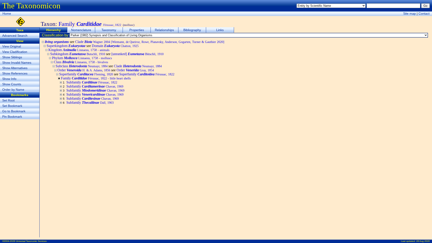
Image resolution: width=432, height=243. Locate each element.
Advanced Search (14, 35)
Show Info (9, 79)
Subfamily (91, 82)
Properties (136, 30)
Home (6, 13)
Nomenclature (81, 30)
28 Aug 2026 (423, 241)
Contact (424, 13)
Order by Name (13, 89)
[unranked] (137, 54)
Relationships (164, 30)
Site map (409, 13)
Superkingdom (66, 46)
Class (81, 62)
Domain (115, 46)
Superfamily (86, 74)
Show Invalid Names (16, 62)
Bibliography (192, 30)
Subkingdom (77, 54)
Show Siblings (12, 57)
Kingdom (78, 50)
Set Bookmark (12, 106)
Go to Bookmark (13, 111)
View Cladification (14, 52)
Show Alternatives (14, 68)
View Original (11, 46)
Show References (14, 73)
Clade (149, 42)
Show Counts (11, 84)
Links (220, 30)
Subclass (82, 66)
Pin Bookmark (12, 116)
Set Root (8, 100)
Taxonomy (108, 30)
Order (83, 70)
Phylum (82, 58)
